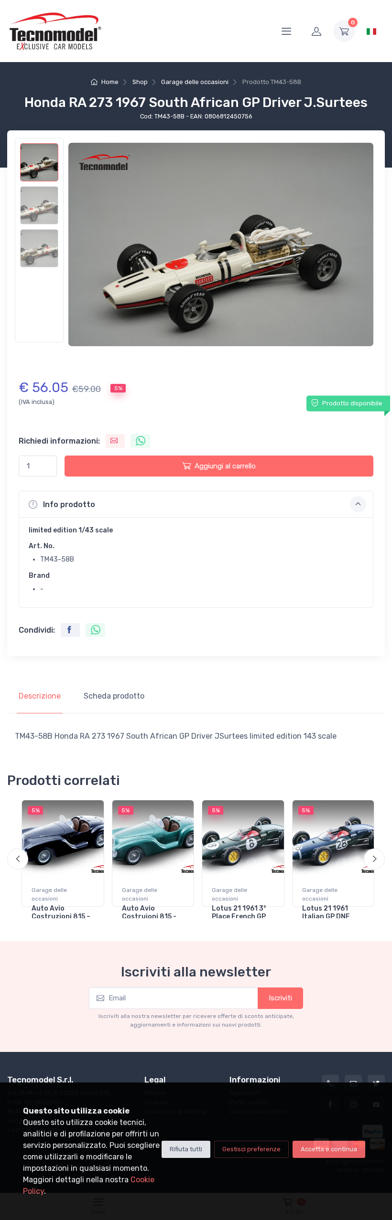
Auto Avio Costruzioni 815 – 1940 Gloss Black (61, 916)
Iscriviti (280, 998)
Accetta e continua (329, 1149)
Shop (140, 81)
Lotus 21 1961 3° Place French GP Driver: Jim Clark (240, 916)
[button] (196, 504)
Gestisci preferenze (251, 1149)
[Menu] (286, 31)
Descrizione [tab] (40, 695)
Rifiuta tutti (186, 1149)
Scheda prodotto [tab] (114, 695)
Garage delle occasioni (195, 81)
